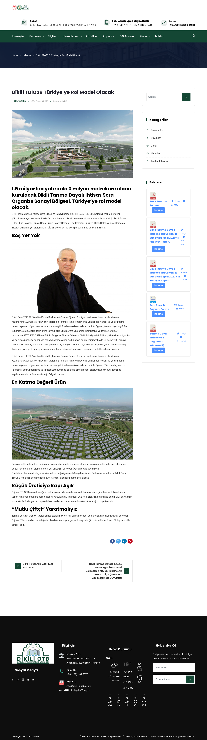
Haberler (27, 55)
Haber (144, 36)
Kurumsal (35, 36)
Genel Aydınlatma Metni (136, 736)
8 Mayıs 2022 (20, 101)
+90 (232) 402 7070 (77, 674)
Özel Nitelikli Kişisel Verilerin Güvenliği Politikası (100, 736)
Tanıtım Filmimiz (159, 161)
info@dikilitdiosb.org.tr (182, 25)
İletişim (159, 36)
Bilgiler (52, 36)
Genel (154, 145)
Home (15, 55)
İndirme (158, 210)
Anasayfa (18, 36)
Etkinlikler (92, 36)
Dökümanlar (127, 36)
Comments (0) (60, 101)
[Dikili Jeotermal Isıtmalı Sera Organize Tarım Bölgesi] (21, 8)
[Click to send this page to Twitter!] (118, 541)
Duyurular (156, 138)
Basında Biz (157, 130)
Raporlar (108, 36)
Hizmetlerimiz (71, 36)
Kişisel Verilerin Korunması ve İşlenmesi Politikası (173, 736)
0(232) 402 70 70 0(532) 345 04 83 (132, 25)
